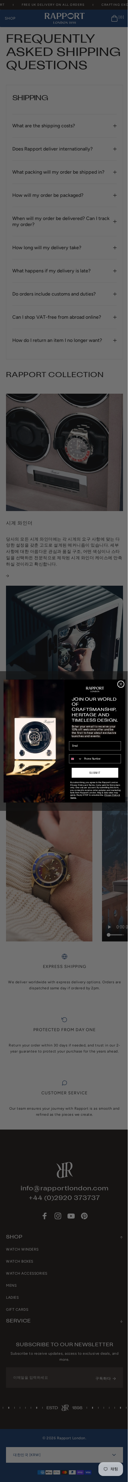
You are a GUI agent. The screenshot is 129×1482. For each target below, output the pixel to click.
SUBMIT (92, 772)
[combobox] (73, 759)
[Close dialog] (119, 684)
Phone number (75, 751)
